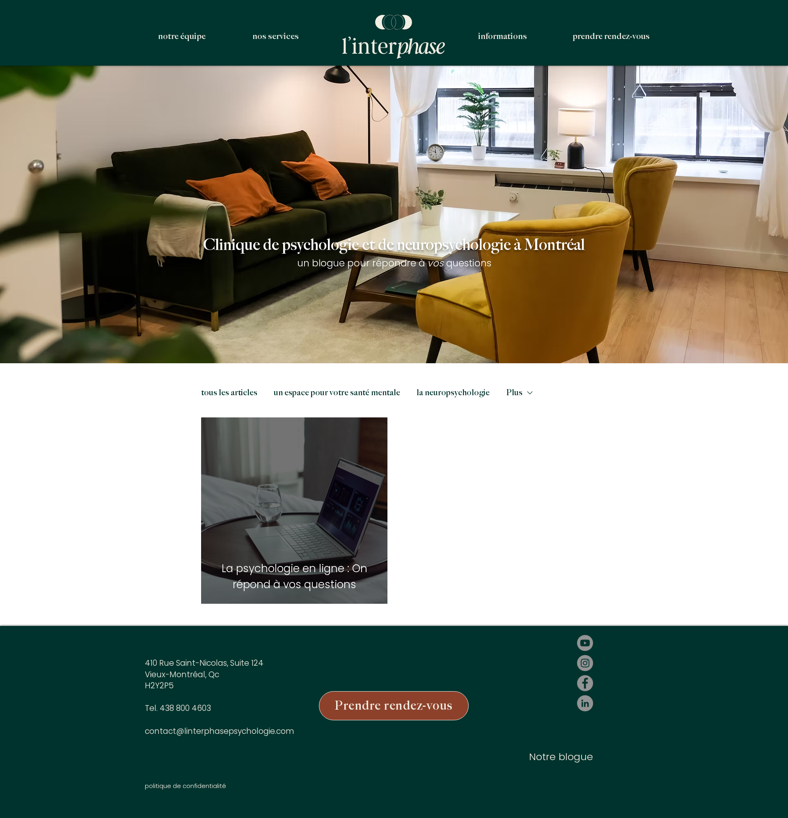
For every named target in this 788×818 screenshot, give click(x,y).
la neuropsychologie (453, 393)
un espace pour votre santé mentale (337, 393)
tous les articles (229, 393)
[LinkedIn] (585, 703)
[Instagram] (585, 663)
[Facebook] (585, 683)
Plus (514, 393)
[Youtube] (585, 643)
